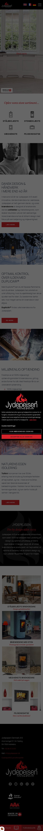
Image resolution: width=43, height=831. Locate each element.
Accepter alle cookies (21, 437)
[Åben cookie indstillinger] (2, 829)
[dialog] (21, 415)
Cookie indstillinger (8, 426)
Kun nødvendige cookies (21, 431)
